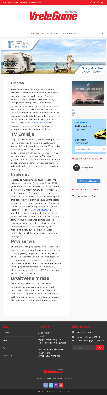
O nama (38, 378)
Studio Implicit (64, 392)
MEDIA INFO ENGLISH (48, 356)
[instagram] (98, 2)
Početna (35, 34)
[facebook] (91, 2)
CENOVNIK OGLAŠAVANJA (50, 349)
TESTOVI (54, 34)
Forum (5, 348)
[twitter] (95, 2)
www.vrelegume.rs (43, 122)
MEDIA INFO (43, 353)
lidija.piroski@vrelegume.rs (50, 339)
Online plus (68, 34)
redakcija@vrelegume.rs (55, 343)
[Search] (102, 33)
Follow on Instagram (90, 181)
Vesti (44, 34)
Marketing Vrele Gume (54, 378)
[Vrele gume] (53, 17)
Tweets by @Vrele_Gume (85, 196)
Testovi (6, 333)
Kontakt (68, 378)
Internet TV (7, 355)
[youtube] (102, 2)
